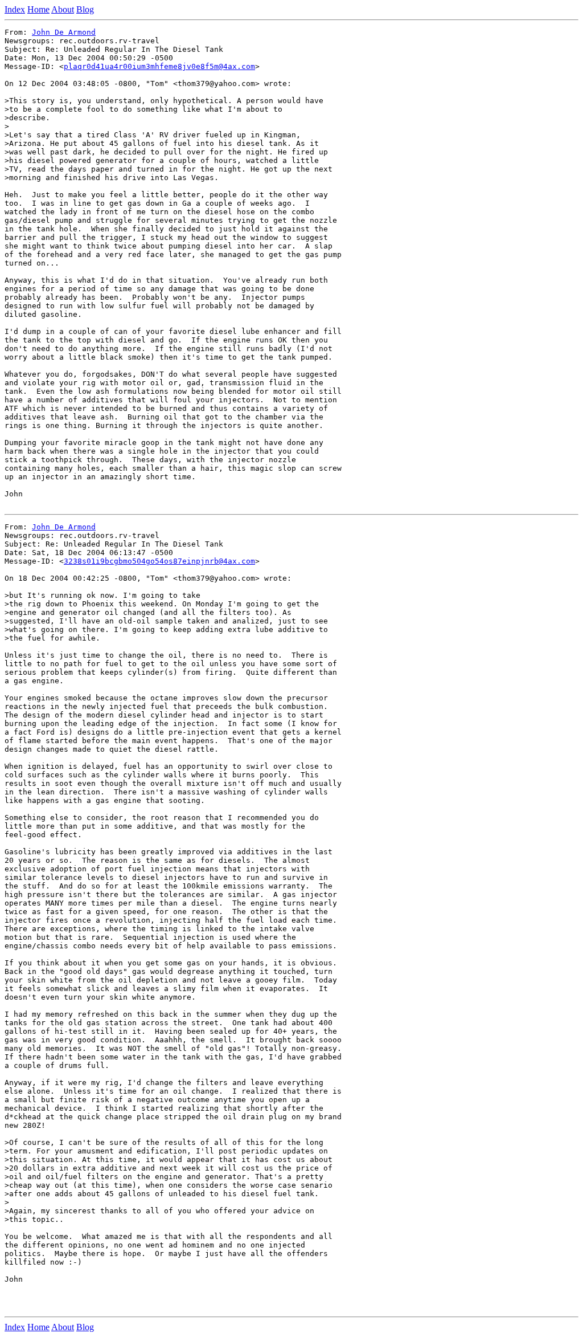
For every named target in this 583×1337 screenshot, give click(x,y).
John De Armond (64, 32)
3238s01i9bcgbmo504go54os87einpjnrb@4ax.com (159, 561)
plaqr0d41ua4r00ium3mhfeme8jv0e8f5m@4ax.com (159, 66)
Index (15, 9)
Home (38, 9)
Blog (85, 9)
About (62, 9)
